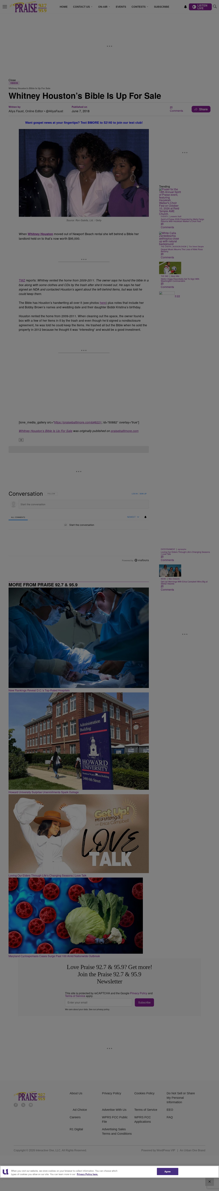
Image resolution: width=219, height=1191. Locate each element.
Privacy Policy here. (87, 1174)
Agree (167, 1171)
